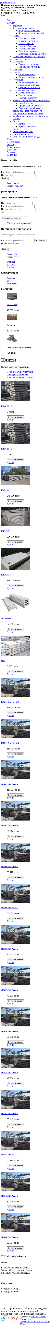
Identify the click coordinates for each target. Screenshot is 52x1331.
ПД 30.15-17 (6, 575)
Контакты (12, 155)
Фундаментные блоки (23, 28)
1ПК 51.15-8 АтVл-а (9, 1114)
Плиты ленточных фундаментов (29, 56)
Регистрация (13, 183)
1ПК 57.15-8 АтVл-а (9, 949)
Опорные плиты (26, 74)
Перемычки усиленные (29, 67)
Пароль (4, 175)
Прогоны (17, 69)
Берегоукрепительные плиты (32, 54)
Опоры (16, 72)
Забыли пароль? (15, 186)
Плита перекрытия (27, 98)
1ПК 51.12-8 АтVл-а (9, 1155)
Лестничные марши (28, 82)
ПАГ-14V (5, 490)
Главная (11, 262)
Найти (5, 249)
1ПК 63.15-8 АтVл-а (9, 784)
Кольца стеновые (26, 92)
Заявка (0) (12, 254)
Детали (10, 419)
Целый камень (25, 103)
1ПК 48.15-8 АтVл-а (9, 1196)
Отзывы (11, 152)
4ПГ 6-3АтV (6, 618)
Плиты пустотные (22, 59)
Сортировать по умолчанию (21, 372)
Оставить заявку (15, 417)
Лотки (16, 121)
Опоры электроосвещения (31, 77)
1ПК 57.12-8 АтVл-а (9, 990)
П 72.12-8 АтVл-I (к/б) (10, 743)
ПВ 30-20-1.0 (6, 449)
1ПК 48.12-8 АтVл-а (9, 1237)
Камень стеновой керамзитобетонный (31, 100)
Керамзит (17, 25)
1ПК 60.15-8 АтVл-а (9, 867)
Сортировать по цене (17, 374)
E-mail (4, 172)
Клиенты (11, 149)
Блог (9, 281)
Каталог (11, 23)
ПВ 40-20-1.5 (6, 406)
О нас (10, 20)
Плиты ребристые (27, 46)
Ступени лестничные (29, 87)
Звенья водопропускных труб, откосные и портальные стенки (28, 112)
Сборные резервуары (23, 131)
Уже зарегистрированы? (19, 223)
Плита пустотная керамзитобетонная (28, 39)
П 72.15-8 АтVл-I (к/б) (10, 702)
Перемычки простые (28, 64)
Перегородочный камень (30, 108)
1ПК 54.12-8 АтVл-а (9, 1072)
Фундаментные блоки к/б (31, 33)
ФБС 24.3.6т (12, 305)
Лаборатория (13, 147)
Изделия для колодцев (24, 90)
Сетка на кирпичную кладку (27, 136)
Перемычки (18, 61)
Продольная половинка (30, 105)
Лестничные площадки (29, 85)
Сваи (15, 129)
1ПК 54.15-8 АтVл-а (9, 1031)
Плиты (16, 36)
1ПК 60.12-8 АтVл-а (9, 908)
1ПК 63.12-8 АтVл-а (9, 825)
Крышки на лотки (27, 126)
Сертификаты (14, 142)
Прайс (10, 139)
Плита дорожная (26, 48)
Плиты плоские (26, 43)
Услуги (10, 144)
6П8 (3, 661)
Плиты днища (25, 95)
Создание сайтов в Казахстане (35, 1321)
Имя (3, 203)
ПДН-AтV (5, 531)
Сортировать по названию (20, 377)
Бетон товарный (21, 134)
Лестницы (18, 80)
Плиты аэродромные (28, 51)
